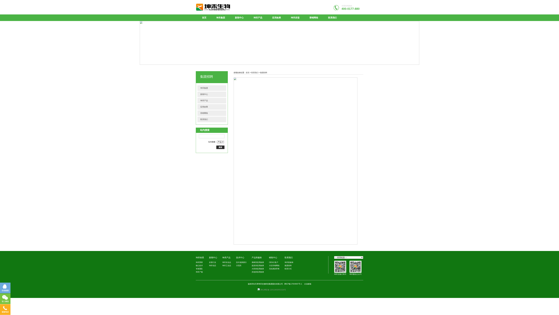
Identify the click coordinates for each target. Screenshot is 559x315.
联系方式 (288, 269)
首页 (204, 17)
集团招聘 (263, 73)
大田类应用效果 (258, 269)
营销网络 (313, 17)
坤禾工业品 (226, 266)
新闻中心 (239, 17)
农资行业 (212, 262)
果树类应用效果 (258, 262)
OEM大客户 (273, 262)
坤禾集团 (220, 17)
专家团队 (199, 269)
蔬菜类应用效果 (258, 266)
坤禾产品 (258, 17)
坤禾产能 (199, 272)
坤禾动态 (212, 266)
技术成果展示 (241, 262)
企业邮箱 (307, 284)
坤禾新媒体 (289, 262)
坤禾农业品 (226, 262)
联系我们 (332, 17)
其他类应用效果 (258, 272)
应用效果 (276, 17)
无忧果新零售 (274, 269)
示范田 (238, 266)
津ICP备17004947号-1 (293, 284)
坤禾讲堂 (295, 17)
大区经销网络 (274, 266)
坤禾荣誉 (199, 262)
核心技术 (199, 266)
